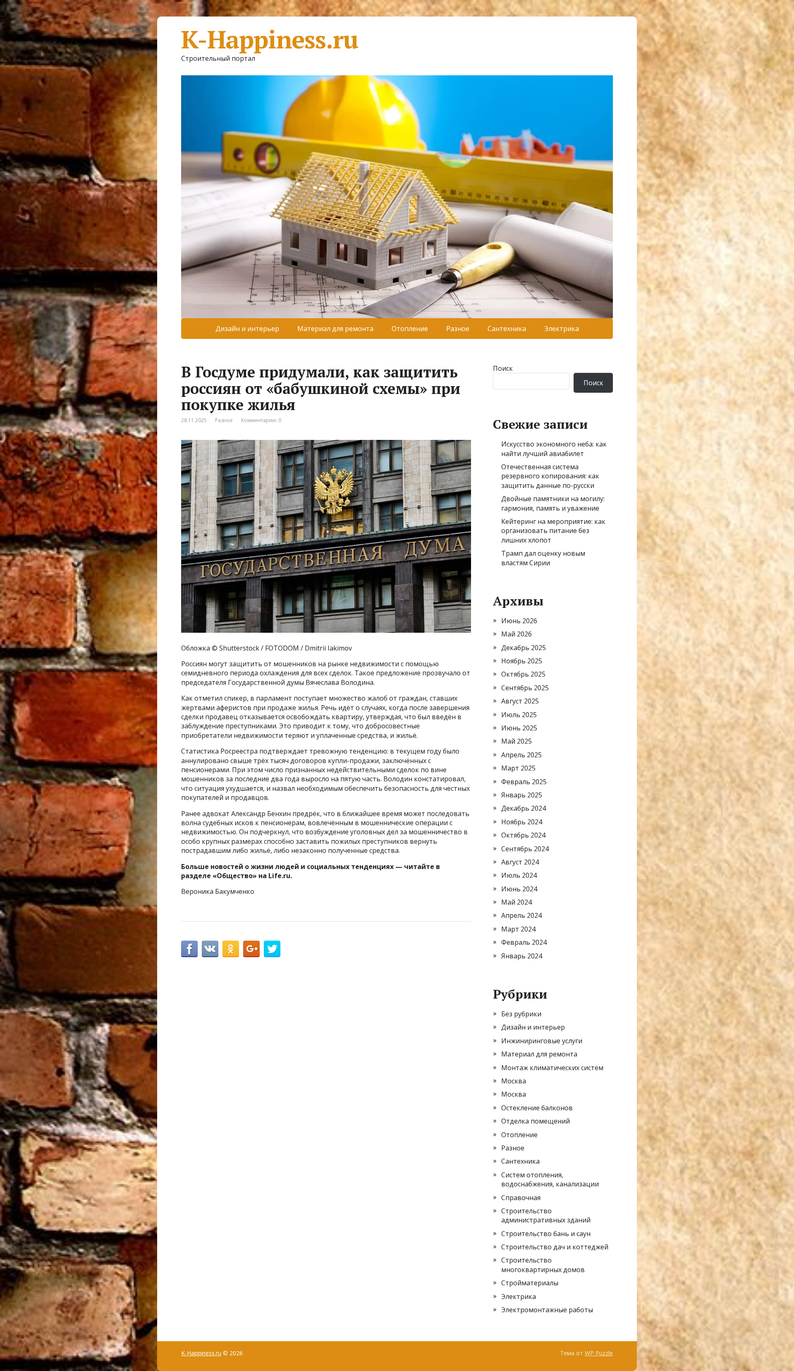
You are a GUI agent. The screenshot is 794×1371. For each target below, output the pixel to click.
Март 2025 (518, 768)
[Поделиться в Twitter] (272, 949)
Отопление (410, 328)
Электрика (561, 328)
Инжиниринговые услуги (541, 1040)
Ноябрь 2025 (521, 660)
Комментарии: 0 (261, 420)
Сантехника (507, 328)
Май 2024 (516, 902)
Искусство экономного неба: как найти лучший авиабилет (554, 448)
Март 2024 (518, 929)
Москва (513, 1080)
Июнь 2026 (519, 620)
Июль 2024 (519, 875)
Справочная (520, 1197)
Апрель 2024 (521, 915)
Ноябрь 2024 (521, 821)
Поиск (503, 368)
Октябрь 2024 (523, 835)
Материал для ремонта (335, 328)
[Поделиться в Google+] (251, 949)
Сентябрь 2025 (525, 687)
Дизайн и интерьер (247, 328)
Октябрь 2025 (523, 674)
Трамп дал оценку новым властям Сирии (543, 558)
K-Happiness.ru (269, 39)
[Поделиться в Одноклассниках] (230, 949)
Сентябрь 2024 (525, 848)
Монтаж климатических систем (552, 1067)
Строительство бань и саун (546, 1233)
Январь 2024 (521, 955)
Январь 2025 (521, 795)
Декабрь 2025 (523, 647)
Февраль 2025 (524, 781)
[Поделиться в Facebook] (189, 949)
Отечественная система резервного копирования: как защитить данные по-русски (550, 476)
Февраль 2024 (524, 942)
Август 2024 (520, 862)
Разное (457, 328)
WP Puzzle (599, 1353)
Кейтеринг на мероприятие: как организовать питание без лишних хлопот (553, 531)
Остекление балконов (537, 1107)
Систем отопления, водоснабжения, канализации (550, 1179)
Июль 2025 (519, 714)
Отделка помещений (535, 1121)
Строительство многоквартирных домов (543, 1265)
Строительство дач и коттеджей (554, 1246)
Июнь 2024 (519, 888)
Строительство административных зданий (546, 1215)
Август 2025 (520, 701)
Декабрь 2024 (523, 808)
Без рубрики (521, 1013)
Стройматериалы (529, 1282)
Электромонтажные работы (547, 1309)
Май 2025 (516, 741)
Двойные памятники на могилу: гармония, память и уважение (553, 503)
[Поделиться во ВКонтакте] (210, 949)
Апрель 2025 (521, 754)
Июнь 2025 (519, 727)
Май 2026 (516, 634)
